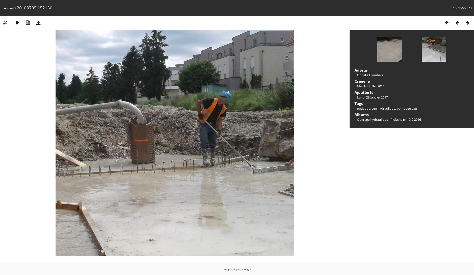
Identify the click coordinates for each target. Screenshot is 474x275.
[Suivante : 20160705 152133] (467, 22)
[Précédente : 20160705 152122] (457, 22)
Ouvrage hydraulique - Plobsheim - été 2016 (389, 119)
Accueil (9, 8)
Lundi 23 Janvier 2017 (372, 97)
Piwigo (246, 269)
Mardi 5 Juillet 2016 (370, 86)
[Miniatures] (447, 22)
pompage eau (407, 108)
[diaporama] (17, 22)
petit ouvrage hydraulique (376, 108)
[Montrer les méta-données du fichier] (28, 22)
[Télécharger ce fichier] (38, 22)
